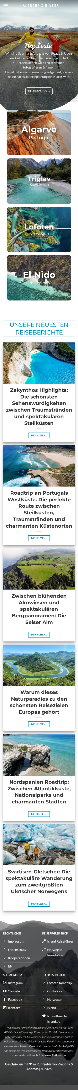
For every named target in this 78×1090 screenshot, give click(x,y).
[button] (5, 5)
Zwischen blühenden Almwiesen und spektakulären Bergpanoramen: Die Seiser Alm (39, 609)
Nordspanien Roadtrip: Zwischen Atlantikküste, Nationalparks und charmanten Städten (39, 792)
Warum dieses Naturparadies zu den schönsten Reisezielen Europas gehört (39, 702)
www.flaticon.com (56, 1055)
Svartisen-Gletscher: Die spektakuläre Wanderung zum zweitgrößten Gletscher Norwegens (39, 881)
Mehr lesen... (39, 435)
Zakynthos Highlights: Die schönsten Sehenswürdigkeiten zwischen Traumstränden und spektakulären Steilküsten (39, 406)
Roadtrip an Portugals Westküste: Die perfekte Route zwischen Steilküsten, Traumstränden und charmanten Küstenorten (39, 509)
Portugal (39, 138)
